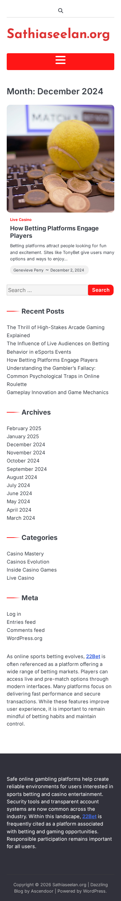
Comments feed (26, 630)
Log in (14, 614)
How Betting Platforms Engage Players (52, 360)
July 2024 (18, 485)
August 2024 (22, 477)
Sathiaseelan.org (58, 34)
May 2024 (18, 501)
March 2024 (21, 518)
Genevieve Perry (28, 270)
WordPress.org (24, 638)
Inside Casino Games (32, 570)
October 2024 (23, 461)
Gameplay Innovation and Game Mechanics (58, 392)
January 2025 (23, 436)
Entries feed (21, 622)
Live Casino (21, 219)
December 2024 (26, 445)
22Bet (93, 656)
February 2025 (24, 428)
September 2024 (27, 469)
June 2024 (19, 493)
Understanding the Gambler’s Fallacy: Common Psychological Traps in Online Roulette (53, 376)
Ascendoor (42, 891)
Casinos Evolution (28, 562)
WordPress (94, 891)
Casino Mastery (25, 554)
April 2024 (19, 510)
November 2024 (26, 453)
